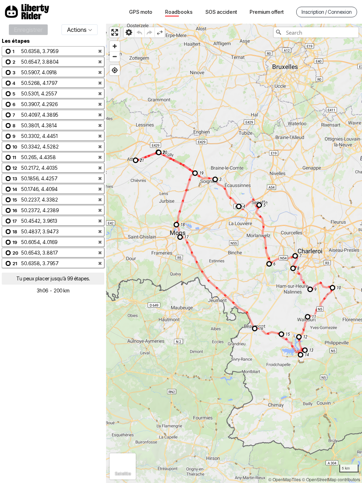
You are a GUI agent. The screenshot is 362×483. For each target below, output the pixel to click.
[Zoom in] (115, 46)
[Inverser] (159, 32)
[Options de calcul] (129, 32)
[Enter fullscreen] (115, 32)
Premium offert (267, 12)
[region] (234, 253)
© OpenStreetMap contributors (331, 479)
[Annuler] (139, 32)
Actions (77, 29)
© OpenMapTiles (284, 479)
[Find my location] (115, 70)
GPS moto (140, 12)
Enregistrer (28, 29)
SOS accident (221, 12)
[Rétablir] (149, 32)
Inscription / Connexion (327, 12)
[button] (53, 51)
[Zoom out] (115, 56)
